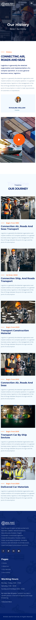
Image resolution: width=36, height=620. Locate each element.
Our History (6, 572)
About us (6, 566)
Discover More (7, 602)
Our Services (7, 569)
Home (12, 29)
